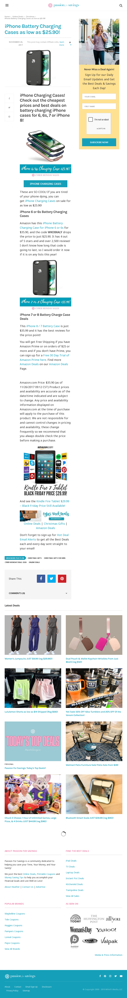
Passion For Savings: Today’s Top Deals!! (25, 768)
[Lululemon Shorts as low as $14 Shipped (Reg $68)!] (33, 688)
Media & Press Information (108, 954)
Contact (17, 986)
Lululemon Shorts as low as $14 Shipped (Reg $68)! (31, 711)
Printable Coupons (46, 874)
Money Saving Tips (14, 877)
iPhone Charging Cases (45, 184)
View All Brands (12, 948)
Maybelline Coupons (15, 913)
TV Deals (70, 866)
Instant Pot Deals (75, 878)
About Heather (12, 886)
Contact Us (27, 886)
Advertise (40, 886)
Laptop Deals (72, 872)
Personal (9, 764)
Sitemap (26, 990)
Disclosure (47, 986)
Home (7, 16)
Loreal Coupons (13, 937)
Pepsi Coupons (12, 943)
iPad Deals (71, 860)
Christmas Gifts (54, 523)
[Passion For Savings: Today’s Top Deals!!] (33, 741)
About (7, 986)
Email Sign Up (32, 986)
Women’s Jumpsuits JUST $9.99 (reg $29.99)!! (29, 658)
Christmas (30, 16)
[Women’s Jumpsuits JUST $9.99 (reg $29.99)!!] (33, 635)
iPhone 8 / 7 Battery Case (43, 326)
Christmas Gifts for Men (54, 558)
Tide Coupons (12, 919)
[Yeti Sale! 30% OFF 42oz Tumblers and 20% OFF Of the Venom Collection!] (94, 688)
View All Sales (72, 895)
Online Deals (17, 16)
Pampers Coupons (14, 931)
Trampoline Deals (74, 890)
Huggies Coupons (13, 925)
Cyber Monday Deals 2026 (15, 562)
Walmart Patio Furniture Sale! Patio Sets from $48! (92, 765)
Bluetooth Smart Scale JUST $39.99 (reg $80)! (90, 818)
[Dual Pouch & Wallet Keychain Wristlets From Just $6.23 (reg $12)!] (94, 635)
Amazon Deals (29, 364)
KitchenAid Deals (74, 884)
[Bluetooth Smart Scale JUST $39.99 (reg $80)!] (94, 794)
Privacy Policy (12, 990)
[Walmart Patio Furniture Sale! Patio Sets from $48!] (94, 741)
